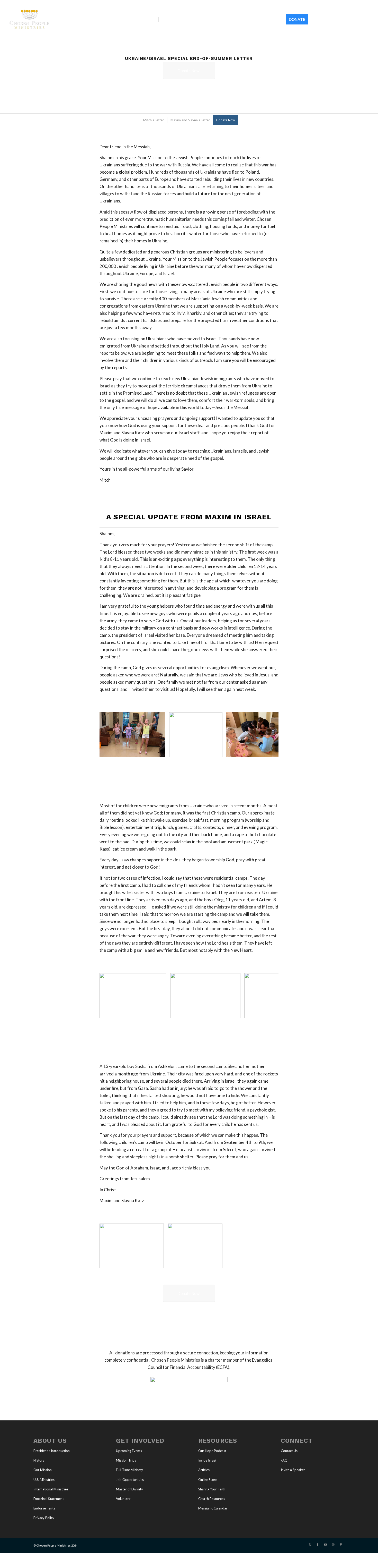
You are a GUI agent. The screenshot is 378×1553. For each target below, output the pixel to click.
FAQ (284, 1460)
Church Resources (211, 1499)
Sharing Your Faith (211, 1489)
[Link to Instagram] (359, 19)
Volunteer (123, 1499)
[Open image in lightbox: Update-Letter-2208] (158, 1263)
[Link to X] (336, 19)
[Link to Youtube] (351, 19)
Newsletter (363, 3)
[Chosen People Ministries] (29, 19)
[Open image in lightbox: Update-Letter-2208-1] (217, 1263)
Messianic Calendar (212, 1508)
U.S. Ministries (44, 1480)
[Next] (267, 734)
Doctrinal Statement (48, 1499)
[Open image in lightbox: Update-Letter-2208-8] (235, 1012)
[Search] (316, 19)
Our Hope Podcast (212, 1451)
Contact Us (289, 1451)
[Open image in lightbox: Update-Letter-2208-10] (161, 1012)
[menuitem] (345, 4)
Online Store (207, 1480)
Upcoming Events (129, 1451)
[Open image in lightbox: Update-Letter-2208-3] (160, 751)
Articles (204, 1470)
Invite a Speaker (293, 1470)
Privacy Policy (43, 1518)
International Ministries (50, 1489)
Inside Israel (207, 1460)
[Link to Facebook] (343, 19)
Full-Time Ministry (129, 1470)
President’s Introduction (51, 1451)
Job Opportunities (130, 1480)
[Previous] (111, 734)
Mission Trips (126, 1460)
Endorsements (44, 1508)
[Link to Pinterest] (367, 19)
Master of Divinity (129, 1489)
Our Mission (42, 1470)
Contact (345, 3)
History (38, 1460)
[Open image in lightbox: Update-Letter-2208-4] (217, 751)
